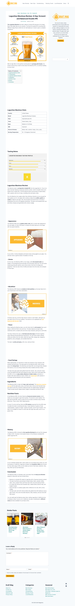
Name (8, 569)
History (10, 80)
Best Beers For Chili (50, 589)
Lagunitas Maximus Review (15, 75)
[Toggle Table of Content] (20, 71)
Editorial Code (9, 593)
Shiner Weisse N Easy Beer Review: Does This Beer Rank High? (41, 530)
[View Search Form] (68, 3)
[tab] (27, 537)
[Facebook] (66, 584)
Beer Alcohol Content (50, 594)
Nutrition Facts (12, 78)
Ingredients (11, 77)
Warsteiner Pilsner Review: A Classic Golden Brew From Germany (27, 530)
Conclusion (11, 82)
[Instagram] (66, 586)
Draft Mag (24, 21)
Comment (9, 553)
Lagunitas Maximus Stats (14, 72)
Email (30, 569)
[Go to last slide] (8, 525)
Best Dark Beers (49, 596)
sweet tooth (34, 375)
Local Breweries (58, 3)
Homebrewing (29, 591)
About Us (8, 588)
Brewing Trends (49, 3)
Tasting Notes (12, 74)
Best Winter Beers (49, 588)
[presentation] (13, 519)
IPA (30, 13)
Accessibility (9, 591)
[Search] (67, 59)
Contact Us (8, 589)
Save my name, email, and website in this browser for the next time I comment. (24, 572)
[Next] (45, 525)
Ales (28, 13)
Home (18, 13)
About (64, 3)
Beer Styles (28, 589)
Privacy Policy (9, 594)
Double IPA (34, 13)
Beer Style (32, 3)
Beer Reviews (26, 3)
